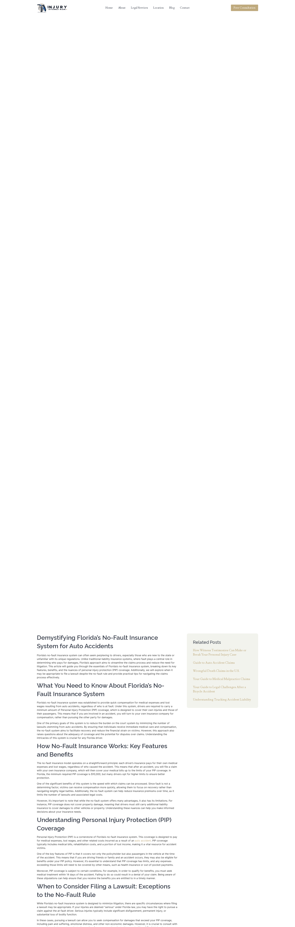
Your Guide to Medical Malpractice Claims (221, 679)
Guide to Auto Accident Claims (214, 663)
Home (109, 8)
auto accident (143, 840)
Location (158, 8)
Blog (172, 8)
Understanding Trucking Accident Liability (222, 700)
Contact (185, 8)
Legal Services (139, 8)
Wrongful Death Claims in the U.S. (216, 671)
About (122, 8)
